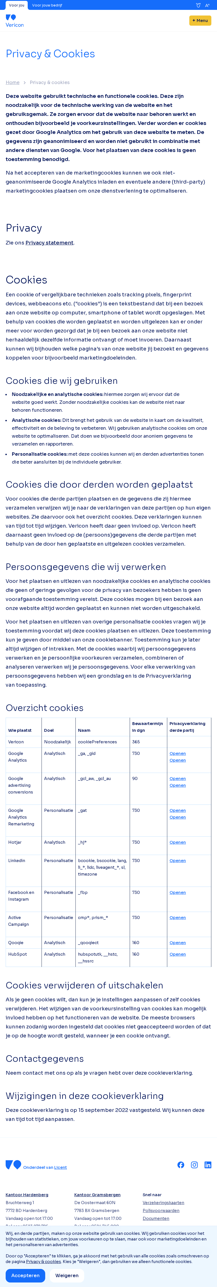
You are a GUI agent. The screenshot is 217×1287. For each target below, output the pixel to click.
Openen (178, 753)
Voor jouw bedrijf (47, 5)
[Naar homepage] (14, 20)
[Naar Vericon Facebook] (180, 1165)
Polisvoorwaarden (161, 1210)
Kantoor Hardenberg (27, 1194)
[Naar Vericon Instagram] (194, 1165)
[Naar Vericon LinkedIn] (208, 1165)
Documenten (156, 1218)
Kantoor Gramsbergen (97, 1194)
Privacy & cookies (43, 1261)
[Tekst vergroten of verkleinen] (207, 5)
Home (12, 82)
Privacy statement (49, 243)
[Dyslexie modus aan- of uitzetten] (198, 5)
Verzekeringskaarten (163, 1202)
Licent (60, 1167)
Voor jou (16, 5)
